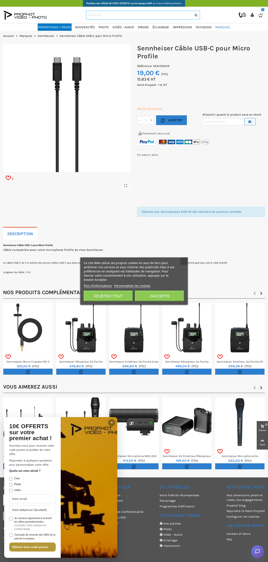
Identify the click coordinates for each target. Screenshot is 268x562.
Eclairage (170, 540)
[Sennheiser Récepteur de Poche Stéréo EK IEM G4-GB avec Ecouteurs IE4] (187, 327)
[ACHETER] (28, 372)
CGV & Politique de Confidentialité (118, 512)
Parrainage (168, 501)
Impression (171, 546)
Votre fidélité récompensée (179, 495)
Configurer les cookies (243, 516)
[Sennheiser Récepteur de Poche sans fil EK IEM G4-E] (81, 327)
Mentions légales (105, 523)
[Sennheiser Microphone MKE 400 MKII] (134, 422)
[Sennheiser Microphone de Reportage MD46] (240, 422)
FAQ (229, 539)
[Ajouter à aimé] (8, 357)
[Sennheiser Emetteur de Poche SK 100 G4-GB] (240, 327)
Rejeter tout (108, 296)
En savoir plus (147, 155)
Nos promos (172, 523)
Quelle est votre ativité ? (25, 470)
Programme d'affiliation (177, 506)
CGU (95, 506)
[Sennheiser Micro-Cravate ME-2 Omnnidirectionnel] (28, 327)
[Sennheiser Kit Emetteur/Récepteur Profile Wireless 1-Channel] (187, 422)
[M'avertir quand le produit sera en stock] (250, 121)
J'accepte (159, 296)
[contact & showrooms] (242, 15)
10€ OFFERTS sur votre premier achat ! (30, 432)
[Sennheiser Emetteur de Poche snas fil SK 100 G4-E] (134, 327)
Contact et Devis (239, 534)
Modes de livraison (106, 495)
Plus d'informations (98, 286)
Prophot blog (236, 505)
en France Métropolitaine (134, 3)
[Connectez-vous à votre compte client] (252, 15)
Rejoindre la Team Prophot (246, 511)
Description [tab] (20, 234)
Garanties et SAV (105, 528)
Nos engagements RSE (109, 517)
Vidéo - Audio (172, 534)
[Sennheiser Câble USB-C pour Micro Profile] (125, 186)
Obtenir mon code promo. (30, 547)
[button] (254, 293)
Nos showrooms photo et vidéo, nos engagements (245, 497)
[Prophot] (26, 15)
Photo (167, 529)
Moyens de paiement (108, 501)
